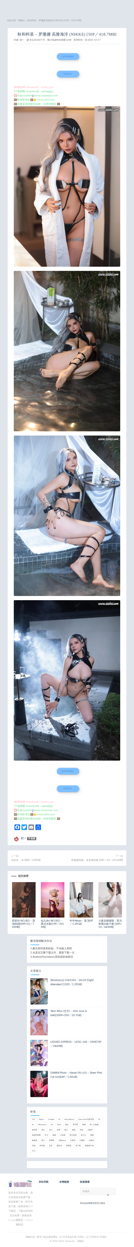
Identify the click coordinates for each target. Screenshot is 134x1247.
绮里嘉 (42, 1146)
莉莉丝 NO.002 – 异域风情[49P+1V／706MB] (23, 923)
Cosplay (51, 1119)
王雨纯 (72, 1140)
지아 (33, 1151)
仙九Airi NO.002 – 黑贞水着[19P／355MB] (52, 923)
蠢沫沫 (59, 1146)
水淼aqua (62, 1140)
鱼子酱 (78, 1146)
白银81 (91, 1140)
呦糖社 (21, 20)
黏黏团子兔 (89, 1146)
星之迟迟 (73, 1135)
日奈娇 (62, 1135)
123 (33, 1119)
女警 (58, 1130)
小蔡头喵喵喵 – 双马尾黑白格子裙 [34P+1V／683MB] (110, 923)
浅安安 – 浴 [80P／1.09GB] (25, 860)
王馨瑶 (82, 1140)
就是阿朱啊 (36, 1135)
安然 (81, 1130)
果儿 (43, 1140)
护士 (46, 1135)
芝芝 (51, 1146)
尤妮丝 (90, 1130)
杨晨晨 (34, 1140)
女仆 (51, 1130)
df (59, 1119)
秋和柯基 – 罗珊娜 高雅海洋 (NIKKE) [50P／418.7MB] (67, 34)
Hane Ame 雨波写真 (86, 1119)
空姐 (33, 1146)
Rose (59, 1124)
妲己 (66, 1130)
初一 (22, 40)
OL (52, 1124)
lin (33, 1124)
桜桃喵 (51, 1140)
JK (99, 1119)
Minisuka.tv (42, 1124)
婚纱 (74, 1130)
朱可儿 (83, 1135)
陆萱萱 (68, 1146)
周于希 (75, 1124)
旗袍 (54, 1135)
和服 (84, 1124)
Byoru (41, 1119)
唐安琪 (34, 1130)
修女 (67, 1124)
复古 (43, 1130)
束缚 (92, 1135)
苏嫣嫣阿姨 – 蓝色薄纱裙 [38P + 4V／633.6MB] (97, 860)
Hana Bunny (69, 1119)
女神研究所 (91, 1203)
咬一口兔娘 (94, 1124)
